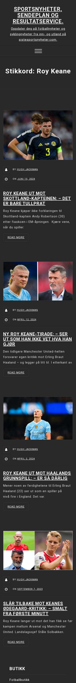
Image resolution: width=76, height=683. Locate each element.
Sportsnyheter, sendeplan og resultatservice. (38, 15)
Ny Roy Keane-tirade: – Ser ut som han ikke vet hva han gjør (37, 339)
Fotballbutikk (20, 680)
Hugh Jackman (27, 169)
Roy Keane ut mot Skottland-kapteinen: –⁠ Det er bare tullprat (37, 198)
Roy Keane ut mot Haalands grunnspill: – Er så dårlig (37, 476)
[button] (38, 51)
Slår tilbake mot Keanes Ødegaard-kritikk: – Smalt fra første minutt (35, 608)
